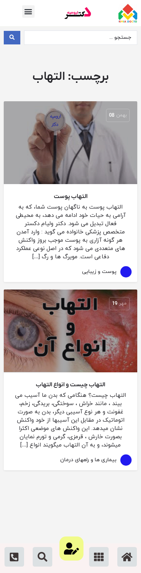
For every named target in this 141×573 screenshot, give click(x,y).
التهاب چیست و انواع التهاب (70, 385)
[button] (28, 11)
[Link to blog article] (70, 142)
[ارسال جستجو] (12, 37)
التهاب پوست (71, 196)
